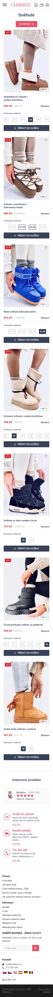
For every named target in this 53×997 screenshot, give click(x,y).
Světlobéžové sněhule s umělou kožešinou (16, 98)
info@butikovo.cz (14, 964)
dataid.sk (47, 992)
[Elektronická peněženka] (41, 5)
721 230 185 (12, 967)
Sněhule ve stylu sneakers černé (20, 520)
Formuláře (7, 880)
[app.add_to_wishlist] (46, 33)
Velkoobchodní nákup (12, 927)
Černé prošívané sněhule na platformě (23, 624)
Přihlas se (35, 948)
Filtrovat (25, 24)
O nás (5, 911)
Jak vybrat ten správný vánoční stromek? (21, 897)
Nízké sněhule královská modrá (20, 311)
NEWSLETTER (9, 923)
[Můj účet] (36, 5)
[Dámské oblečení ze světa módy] (21, 4)
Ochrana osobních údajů (13, 919)
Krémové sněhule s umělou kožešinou (23, 416)
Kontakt (5, 907)
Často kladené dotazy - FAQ (15, 888)
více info (16, 824)
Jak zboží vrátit (9, 884)
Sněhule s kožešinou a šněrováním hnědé (15, 206)
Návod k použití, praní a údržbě (17, 892)
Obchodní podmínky (11, 915)
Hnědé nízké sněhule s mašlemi (20, 729)
